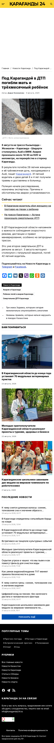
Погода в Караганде (37, 639)
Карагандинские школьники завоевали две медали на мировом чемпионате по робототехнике (25, 482)
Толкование (43, 643)
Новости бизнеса (10, 678)
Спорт (8, 647)
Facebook (20, 266)
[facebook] (3, 690)
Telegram (7, 266)
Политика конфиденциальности (33, 730)
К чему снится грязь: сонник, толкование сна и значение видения (27, 584)
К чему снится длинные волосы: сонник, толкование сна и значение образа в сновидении (24, 509)
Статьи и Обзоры (10, 674)
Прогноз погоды (13, 639)
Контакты (10, 730)
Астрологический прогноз (18, 643)
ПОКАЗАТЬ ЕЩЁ (27, 617)
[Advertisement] (27, 36)
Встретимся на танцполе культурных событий (27, 541)
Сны (17, 647)
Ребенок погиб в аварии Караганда (18, 294)
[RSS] (14, 690)
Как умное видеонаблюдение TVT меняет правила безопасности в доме (25, 573)
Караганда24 (23, 173)
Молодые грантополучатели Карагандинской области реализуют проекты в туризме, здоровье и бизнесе (25, 428)
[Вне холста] (3, 4)
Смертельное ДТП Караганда (16, 298)
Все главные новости (12, 662)
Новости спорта (9, 682)
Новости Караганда (11, 285)
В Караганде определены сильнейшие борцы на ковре (26, 520)
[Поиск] (51, 4)
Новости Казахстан (11, 666)
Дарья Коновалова (16, 93)
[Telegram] (8, 690)
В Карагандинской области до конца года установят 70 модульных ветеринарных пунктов (26, 376)
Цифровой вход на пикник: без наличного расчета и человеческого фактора (24, 595)
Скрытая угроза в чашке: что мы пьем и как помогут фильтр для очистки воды (26, 562)
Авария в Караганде (12, 290)
